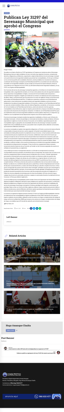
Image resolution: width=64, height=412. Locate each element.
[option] (32, 49)
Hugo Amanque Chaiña (8, 208)
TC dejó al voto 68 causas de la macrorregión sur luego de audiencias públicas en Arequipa (29, 309)
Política (7, 13)
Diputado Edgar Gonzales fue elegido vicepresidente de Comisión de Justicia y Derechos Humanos (29, 258)
